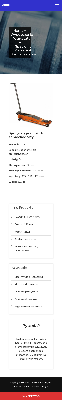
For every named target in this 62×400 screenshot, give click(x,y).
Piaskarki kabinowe (25, 239)
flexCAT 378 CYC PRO (27, 217)
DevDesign (42, 386)
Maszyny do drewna (26, 284)
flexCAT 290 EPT (24, 224)
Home (19, 30)
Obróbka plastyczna (26, 291)
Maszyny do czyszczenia (29, 277)
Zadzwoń (33, 396)
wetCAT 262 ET (23, 231)
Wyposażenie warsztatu (22, 36)
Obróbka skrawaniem (27, 299)
